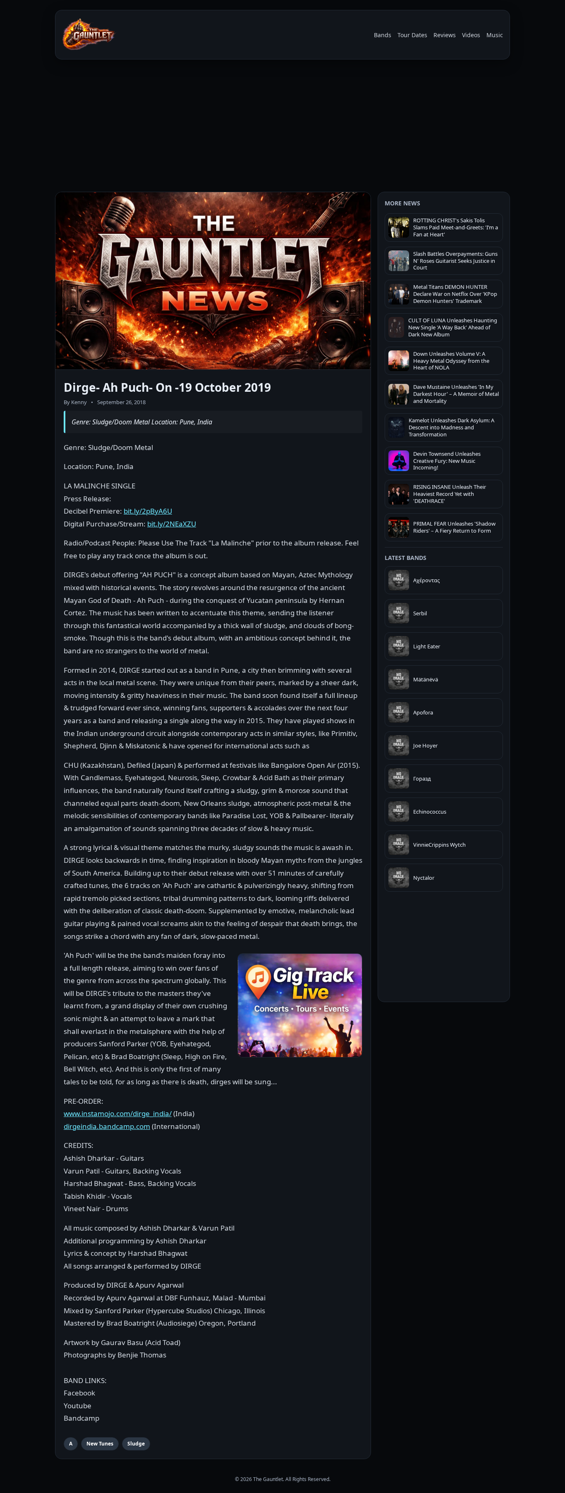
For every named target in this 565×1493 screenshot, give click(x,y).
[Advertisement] (282, 127)
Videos (471, 35)
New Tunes (99, 1443)
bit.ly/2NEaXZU (171, 524)
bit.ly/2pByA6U (148, 511)
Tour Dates (412, 35)
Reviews (444, 35)
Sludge (136, 1443)
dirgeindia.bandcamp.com (107, 1126)
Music (494, 35)
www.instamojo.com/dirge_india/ (118, 1113)
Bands (382, 35)
